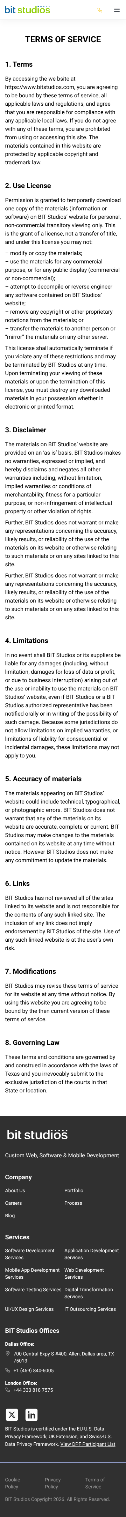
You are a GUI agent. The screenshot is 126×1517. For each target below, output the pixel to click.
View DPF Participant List (87, 1444)
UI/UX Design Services (29, 1309)
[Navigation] (117, 10)
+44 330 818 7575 (33, 1390)
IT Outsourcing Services (90, 1309)
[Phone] (100, 10)
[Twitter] (12, 1415)
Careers (13, 1203)
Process (73, 1203)
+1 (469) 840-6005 (33, 1371)
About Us (15, 1191)
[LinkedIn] (31, 1415)
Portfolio (73, 1191)
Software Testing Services (33, 1290)
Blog (10, 1216)
